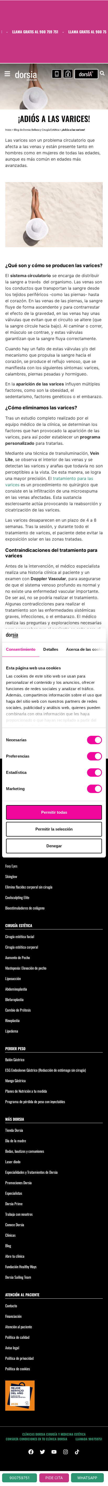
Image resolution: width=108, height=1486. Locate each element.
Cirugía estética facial (19, 936)
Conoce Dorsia (14, 1224)
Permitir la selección (54, 829)
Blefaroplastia (14, 999)
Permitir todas (54, 812)
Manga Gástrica (15, 1080)
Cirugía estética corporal (21, 947)
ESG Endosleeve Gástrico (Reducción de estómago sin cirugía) (45, 1070)
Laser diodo (12, 1161)
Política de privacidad (19, 1358)
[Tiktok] (77, 1452)
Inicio (8, 129)
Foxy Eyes (11, 866)
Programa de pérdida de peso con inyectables (35, 1101)
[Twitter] (42, 1452)
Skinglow (11, 876)
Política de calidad (17, 1337)
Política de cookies (17, 1368)
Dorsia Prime (14, 1203)
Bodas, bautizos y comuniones (24, 1151)
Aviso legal (12, 1347)
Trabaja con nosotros (19, 1214)
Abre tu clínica (14, 1256)
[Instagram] (65, 1452)
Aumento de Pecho (17, 957)
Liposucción (13, 978)
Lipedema (11, 1031)
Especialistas (13, 1193)
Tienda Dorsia (14, 1130)
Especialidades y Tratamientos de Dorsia (31, 1172)
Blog (8, 1245)
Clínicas (10, 1235)
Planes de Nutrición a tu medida (26, 1091)
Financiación (13, 1316)
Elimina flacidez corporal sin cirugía (28, 887)
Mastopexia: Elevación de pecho (25, 968)
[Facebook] (31, 1452)
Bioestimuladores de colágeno (25, 908)
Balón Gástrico (14, 1059)
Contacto (11, 1305)
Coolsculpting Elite (17, 897)
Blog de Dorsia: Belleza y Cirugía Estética (36, 129)
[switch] (94, 756)
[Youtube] (54, 1452)
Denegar (54, 846)
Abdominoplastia (16, 989)
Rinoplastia (12, 1020)
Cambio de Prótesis (18, 1010)
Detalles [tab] (50, 649)
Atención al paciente (18, 1326)
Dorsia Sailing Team (18, 1277)
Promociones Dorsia (18, 1182)
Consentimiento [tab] (20, 649)
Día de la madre (15, 1140)
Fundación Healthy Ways (20, 1266)
